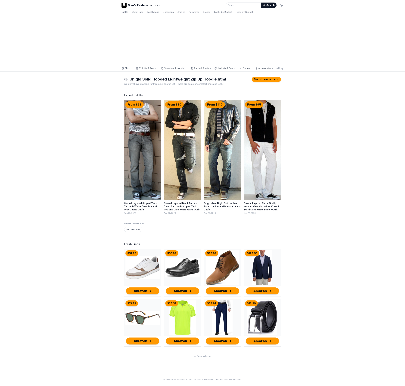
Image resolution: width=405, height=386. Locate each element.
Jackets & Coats (227, 68)
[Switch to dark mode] (281, 5)
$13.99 (131, 303)
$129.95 (252, 253)
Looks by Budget (223, 12)
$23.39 (171, 303)
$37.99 (131, 253)
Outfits (125, 12)
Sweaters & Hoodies (176, 68)
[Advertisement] (203, 38)
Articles (181, 12)
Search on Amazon (266, 79)
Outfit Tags (137, 12)
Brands (206, 12)
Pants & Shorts (202, 68)
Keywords (194, 12)
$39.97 (211, 303)
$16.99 (251, 303)
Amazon (140, 291)
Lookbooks (153, 12)
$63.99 (211, 253)
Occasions (168, 12)
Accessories (265, 68)
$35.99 (171, 253)
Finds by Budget (244, 12)
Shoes (247, 68)
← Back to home (202, 356)
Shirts (129, 68)
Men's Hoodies (133, 229)
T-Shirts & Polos (148, 68)
